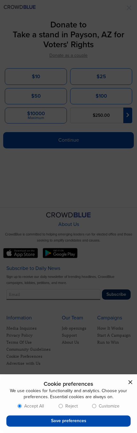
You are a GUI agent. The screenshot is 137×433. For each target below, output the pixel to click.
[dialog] (68, 403)
